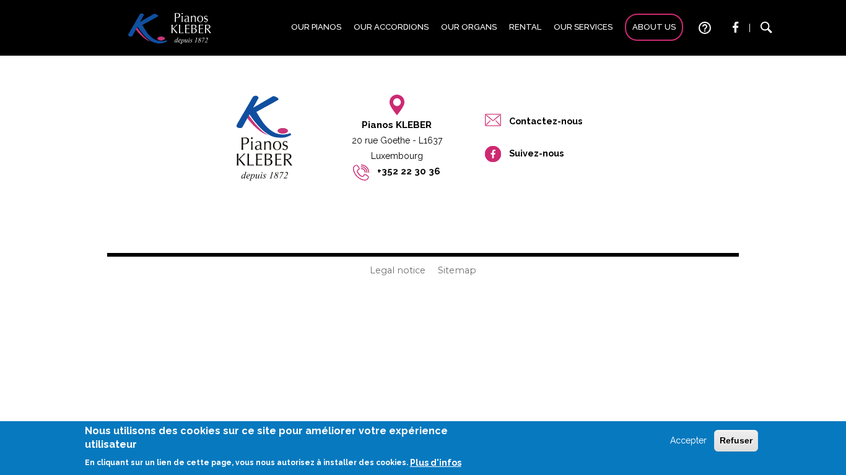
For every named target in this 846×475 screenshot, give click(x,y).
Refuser (736, 440)
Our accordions (391, 27)
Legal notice (397, 270)
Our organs (469, 27)
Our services (583, 27)
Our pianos (316, 27)
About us (654, 27)
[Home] (170, 28)
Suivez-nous (536, 153)
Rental (525, 27)
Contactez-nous (545, 121)
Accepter (688, 440)
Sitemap (457, 270)
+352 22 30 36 (408, 171)
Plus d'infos (435, 463)
